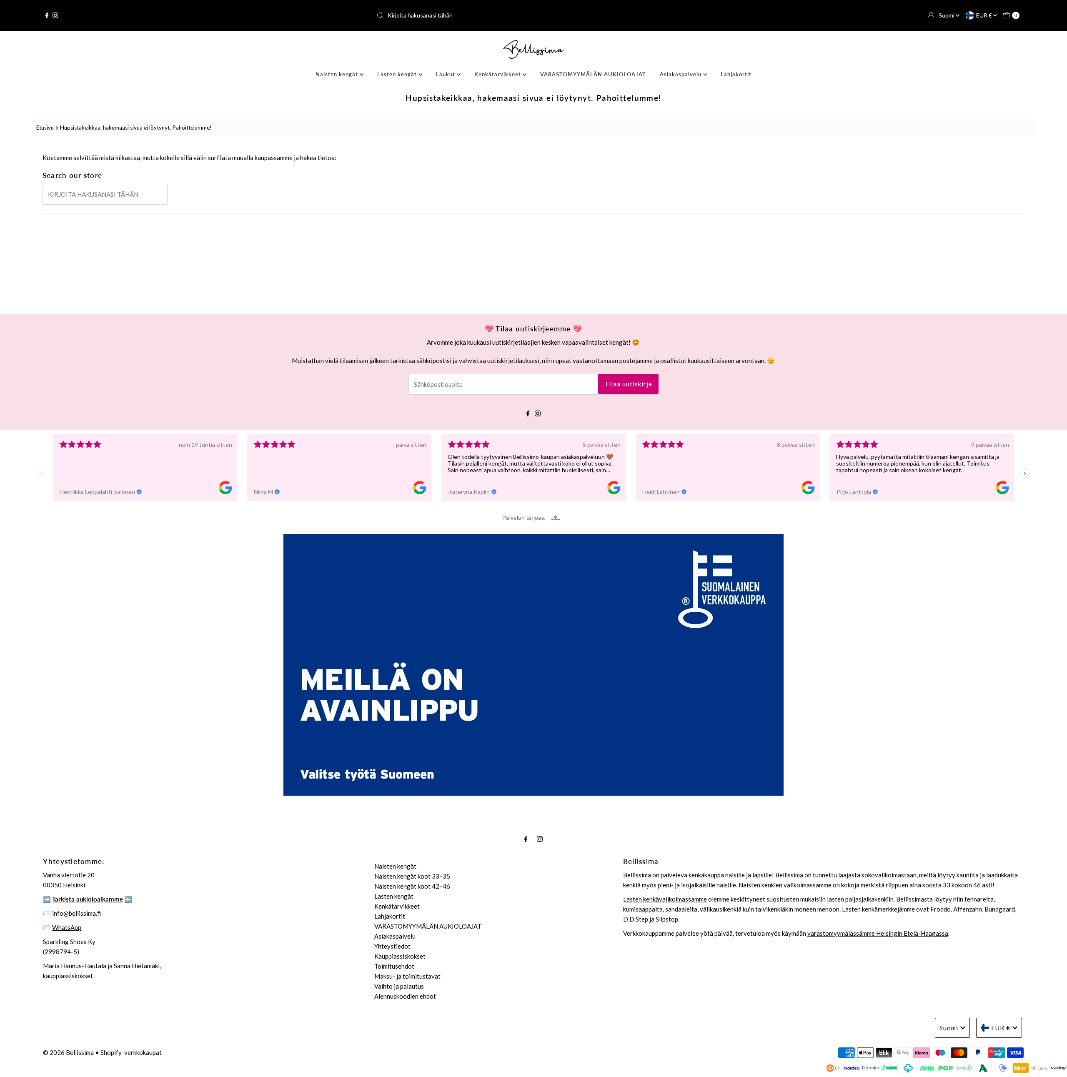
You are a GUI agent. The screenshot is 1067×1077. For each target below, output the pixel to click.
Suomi (947, 15)
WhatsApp (66, 927)
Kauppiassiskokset (400, 956)
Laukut (446, 74)
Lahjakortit (736, 74)
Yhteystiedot (392, 946)
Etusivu (45, 127)
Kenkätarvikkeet (498, 74)
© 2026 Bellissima (68, 1052)
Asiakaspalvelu (681, 74)
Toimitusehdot (394, 966)
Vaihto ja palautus (399, 986)
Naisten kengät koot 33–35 (412, 876)
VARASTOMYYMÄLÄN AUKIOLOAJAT (593, 74)
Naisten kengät (338, 74)
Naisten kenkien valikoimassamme (786, 885)
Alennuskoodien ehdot (405, 996)
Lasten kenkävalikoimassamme (665, 899)
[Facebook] (47, 15)
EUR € (984, 15)
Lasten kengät (397, 74)
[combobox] (533, 15)
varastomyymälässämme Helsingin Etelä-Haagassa (877, 933)
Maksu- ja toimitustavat (407, 976)
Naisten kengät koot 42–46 (412, 886)
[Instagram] (55, 15)
